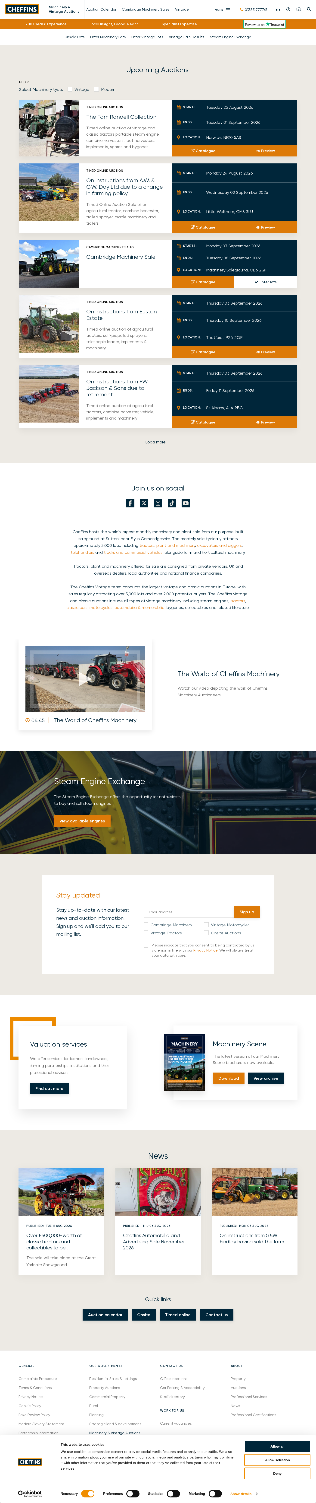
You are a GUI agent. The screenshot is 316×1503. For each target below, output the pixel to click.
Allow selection (277, 1460)
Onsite (143, 1314)
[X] (144, 503)
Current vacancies (176, 1423)
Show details (240, 1494)
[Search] (309, 9)
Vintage (81, 89)
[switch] (132, 1493)
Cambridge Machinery (171, 924)
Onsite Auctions (226, 932)
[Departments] (278, 9)
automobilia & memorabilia (139, 607)
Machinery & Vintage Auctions (64, 9)
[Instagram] (158, 503)
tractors (146, 545)
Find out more (49, 1088)
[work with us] (299, 9)
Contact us (216, 1314)
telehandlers (82, 552)
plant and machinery (175, 545)
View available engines (82, 821)
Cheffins (22, 9)
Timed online (178, 1314)
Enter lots (268, 282)
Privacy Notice (205, 950)
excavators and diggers (219, 545)
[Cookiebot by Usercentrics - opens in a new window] (30, 1493)
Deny (277, 1473)
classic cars (76, 607)
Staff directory (172, 1397)
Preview (268, 151)
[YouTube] (186, 503)
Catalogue (205, 151)
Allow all (277, 1446)
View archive (266, 1078)
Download (228, 1078)
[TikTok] (172, 503)
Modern (108, 89)
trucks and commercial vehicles (133, 552)
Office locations (174, 1378)
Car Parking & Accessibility (182, 1387)
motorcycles (101, 607)
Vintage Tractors (166, 932)
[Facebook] (130, 503)
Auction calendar (105, 1314)
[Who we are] (288, 9)
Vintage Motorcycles (230, 924)
